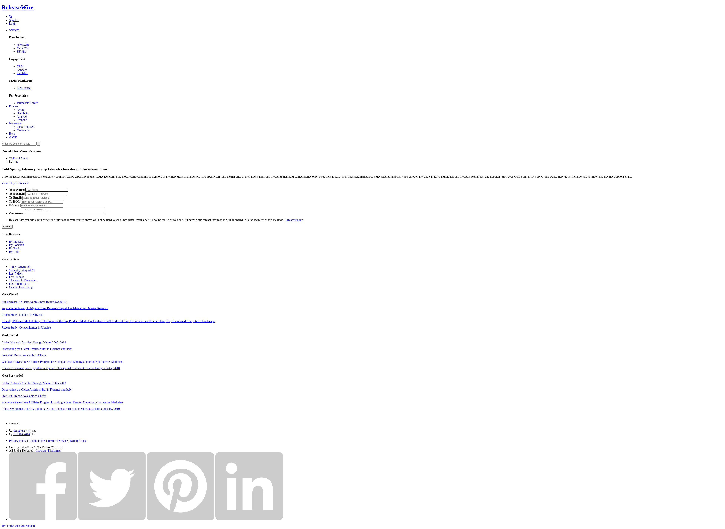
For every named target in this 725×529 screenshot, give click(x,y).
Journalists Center (27, 102)
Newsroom (15, 123)
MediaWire (23, 48)
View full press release (15, 183)
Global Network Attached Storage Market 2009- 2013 (34, 342)
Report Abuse (78, 440)
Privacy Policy (294, 219)
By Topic (14, 248)
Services (14, 30)
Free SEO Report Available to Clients (24, 355)
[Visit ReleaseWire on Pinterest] (180, 519)
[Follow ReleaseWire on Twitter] (112, 519)
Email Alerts (20, 158)
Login (12, 23)
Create (20, 109)
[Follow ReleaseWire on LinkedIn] (249, 519)
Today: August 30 (19, 266)
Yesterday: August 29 (22, 270)
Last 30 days (16, 276)
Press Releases (25, 126)
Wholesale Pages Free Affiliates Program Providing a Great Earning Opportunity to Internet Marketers (62, 361)
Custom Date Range (21, 287)
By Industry (16, 241)
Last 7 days (16, 273)
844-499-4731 (21, 430)
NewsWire (23, 44)
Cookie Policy (37, 440)
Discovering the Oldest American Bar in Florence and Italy (37, 348)
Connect (22, 69)
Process (13, 106)
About (13, 136)
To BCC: (14, 201)
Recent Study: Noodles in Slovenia (22, 314)
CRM (20, 66)
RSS (15, 161)
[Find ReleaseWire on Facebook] (43, 519)
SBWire (21, 51)
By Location (16, 245)
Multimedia (23, 130)
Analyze (22, 116)
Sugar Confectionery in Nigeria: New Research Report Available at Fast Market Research (55, 308)
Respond (22, 119)
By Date (14, 251)
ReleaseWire (17, 7)
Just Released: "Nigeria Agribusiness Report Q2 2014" (34, 301)
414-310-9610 (21, 434)
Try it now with (18, 525)
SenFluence (24, 88)
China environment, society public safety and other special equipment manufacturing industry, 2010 (61, 368)
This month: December (22, 280)
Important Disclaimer (48, 450)
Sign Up (14, 20)
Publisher (22, 73)
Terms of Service (58, 440)
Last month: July (19, 283)
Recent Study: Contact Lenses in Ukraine (26, 327)
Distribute (22, 113)
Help (12, 133)
